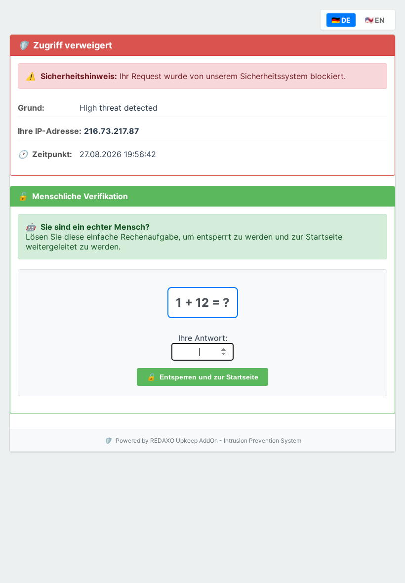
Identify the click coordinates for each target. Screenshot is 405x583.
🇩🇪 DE (341, 20)
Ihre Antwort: (202, 338)
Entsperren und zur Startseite (208, 377)
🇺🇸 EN (374, 20)
